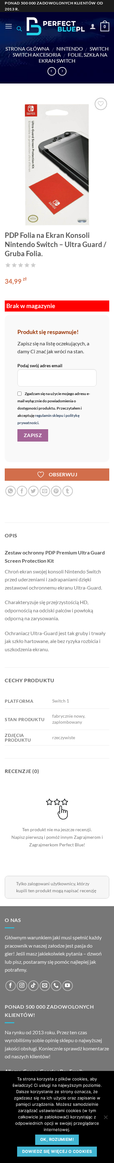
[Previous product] (62, 71)
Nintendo (69, 49)
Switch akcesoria (37, 55)
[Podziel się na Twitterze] (33, 491)
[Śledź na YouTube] (67, 986)
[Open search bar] (19, 28)
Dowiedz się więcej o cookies (57, 1151)
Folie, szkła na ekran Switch (73, 58)
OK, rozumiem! (57, 1139)
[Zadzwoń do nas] (56, 986)
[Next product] (52, 71)
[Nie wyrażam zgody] (105, 1119)
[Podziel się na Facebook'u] (22, 491)
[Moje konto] (93, 26)
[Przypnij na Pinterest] (56, 491)
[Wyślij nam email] (45, 986)
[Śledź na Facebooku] (10, 986)
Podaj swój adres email (39, 365)
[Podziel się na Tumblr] (67, 491)
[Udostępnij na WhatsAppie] (10, 491)
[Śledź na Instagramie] (22, 986)
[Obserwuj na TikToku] (33, 986)
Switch (99, 49)
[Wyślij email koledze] (45, 491)
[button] (8, 26)
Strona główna (27, 49)
